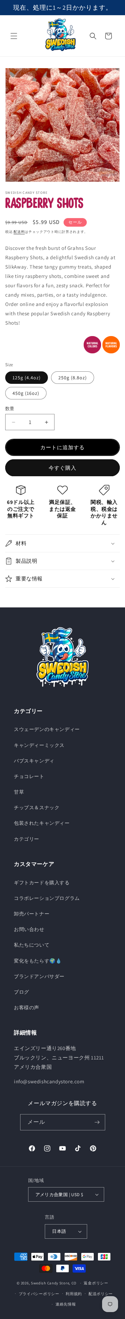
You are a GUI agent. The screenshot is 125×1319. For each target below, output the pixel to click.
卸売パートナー (31, 914)
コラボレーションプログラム (47, 898)
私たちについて (31, 945)
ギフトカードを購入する (42, 882)
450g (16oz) (25, 393)
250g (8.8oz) (72, 377)
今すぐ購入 (62, 467)
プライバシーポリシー (39, 1293)
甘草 (19, 792)
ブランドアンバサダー (39, 976)
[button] (14, 36)
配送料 (19, 231)
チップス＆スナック (36, 807)
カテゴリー (26, 839)
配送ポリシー (101, 1293)
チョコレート (29, 776)
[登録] (97, 1122)
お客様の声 (26, 1007)
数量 (10, 409)
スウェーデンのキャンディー (47, 729)
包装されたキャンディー (42, 823)
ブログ (21, 992)
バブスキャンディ (34, 761)
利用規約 (74, 1293)
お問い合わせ (29, 929)
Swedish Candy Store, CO (53, 1283)
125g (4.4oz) (26, 377)
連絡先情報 (66, 1304)
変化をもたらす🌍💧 (37, 961)
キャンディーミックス (39, 745)
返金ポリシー (96, 1283)
